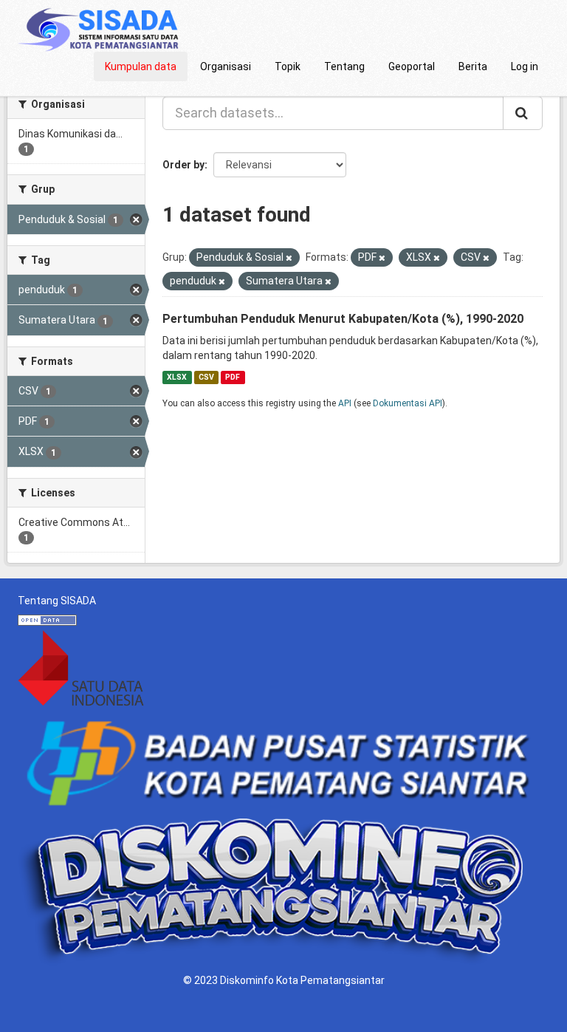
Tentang (344, 66)
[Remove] (289, 258)
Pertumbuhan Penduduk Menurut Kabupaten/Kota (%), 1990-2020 (342, 319)
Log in (524, 66)
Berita (472, 66)
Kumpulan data (140, 66)
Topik (287, 66)
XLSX (177, 377)
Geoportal (411, 66)
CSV (206, 377)
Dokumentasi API (407, 403)
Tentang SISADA (57, 600)
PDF (232, 377)
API (344, 403)
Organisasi (225, 66)
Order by (183, 165)
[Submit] (523, 113)
